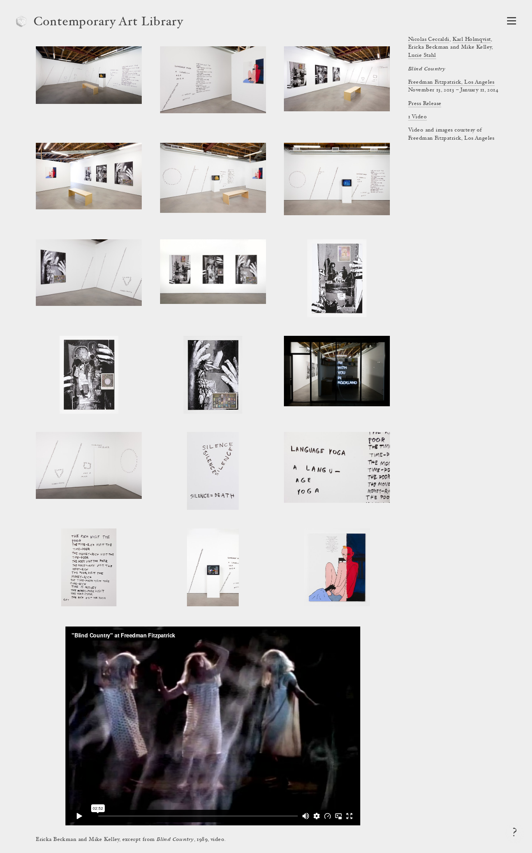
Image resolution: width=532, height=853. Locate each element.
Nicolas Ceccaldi (428, 39)
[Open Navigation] (511, 20)
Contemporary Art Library (108, 22)
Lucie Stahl (422, 55)
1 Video (417, 117)
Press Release (424, 104)
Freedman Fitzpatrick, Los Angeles (451, 82)
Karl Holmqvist (472, 39)
